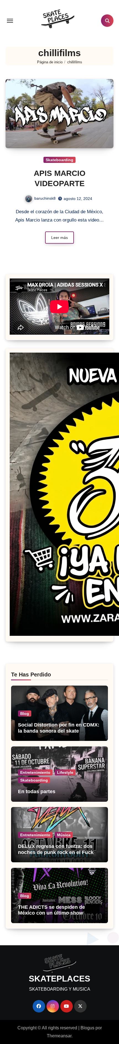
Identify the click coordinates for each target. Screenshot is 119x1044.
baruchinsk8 (45, 198)
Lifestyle (65, 772)
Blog (24, 713)
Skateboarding (59, 160)
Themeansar (59, 1035)
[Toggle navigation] (10, 20)
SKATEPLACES (59, 978)
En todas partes (36, 791)
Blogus (87, 1027)
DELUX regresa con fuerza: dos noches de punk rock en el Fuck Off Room (56, 852)
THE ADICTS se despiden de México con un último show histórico (51, 913)
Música (64, 835)
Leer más (59, 237)
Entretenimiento (35, 772)
